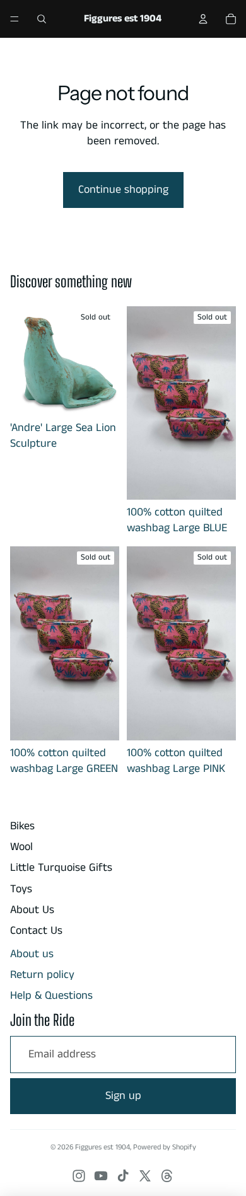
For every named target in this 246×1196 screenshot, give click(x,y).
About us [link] (32, 954)
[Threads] (167, 1175)
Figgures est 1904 (102, 1147)
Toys (21, 889)
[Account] (203, 19)
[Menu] (14, 18)
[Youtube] (100, 1175)
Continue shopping (123, 189)
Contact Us (36, 931)
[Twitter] (145, 1175)
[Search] (42, 19)
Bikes (22, 826)
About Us (32, 910)
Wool (21, 847)
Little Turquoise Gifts (61, 868)
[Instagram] (78, 1175)
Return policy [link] (42, 975)
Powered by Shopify (164, 1147)
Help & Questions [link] (51, 996)
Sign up (123, 1096)
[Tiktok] (123, 1175)
